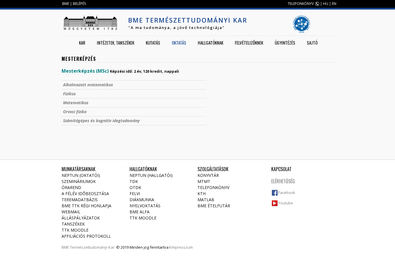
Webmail (71, 211)
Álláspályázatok (81, 218)
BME (65, 3)
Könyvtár (208, 175)
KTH (202, 193)
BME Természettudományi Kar (187, 20)
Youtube (285, 203)
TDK (134, 181)
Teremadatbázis (80, 199)
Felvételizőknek (249, 42)
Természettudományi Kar (92, 247)
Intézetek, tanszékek (115, 42)
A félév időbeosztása (85, 193)
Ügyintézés (285, 42)
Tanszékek (73, 224)
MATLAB (206, 199)
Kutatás (153, 42)
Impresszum (182, 247)
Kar (82, 42)
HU (325, 3)
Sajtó (312, 42)
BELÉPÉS (79, 3)
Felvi (135, 193)
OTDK (135, 187)
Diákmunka (142, 199)
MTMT (204, 181)
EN (334, 3)
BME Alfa (139, 211)
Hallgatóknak (210, 42)
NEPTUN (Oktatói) (81, 175)
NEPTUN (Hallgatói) (151, 175)
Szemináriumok (79, 181)
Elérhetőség (283, 181)
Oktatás (179, 42)
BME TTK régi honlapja (86, 205)
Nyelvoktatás (145, 205)
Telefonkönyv (213, 187)
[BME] (90, 22)
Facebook (286, 192)
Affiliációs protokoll (86, 236)
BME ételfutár (214, 205)
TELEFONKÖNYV (301, 3)
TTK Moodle (75, 230)
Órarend (71, 187)
